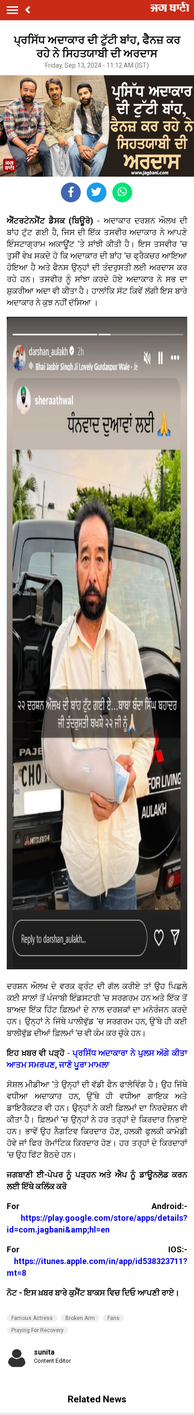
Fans (113, 1318)
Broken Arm (80, 1318)
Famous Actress (32, 1318)
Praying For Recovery (37, 1330)
